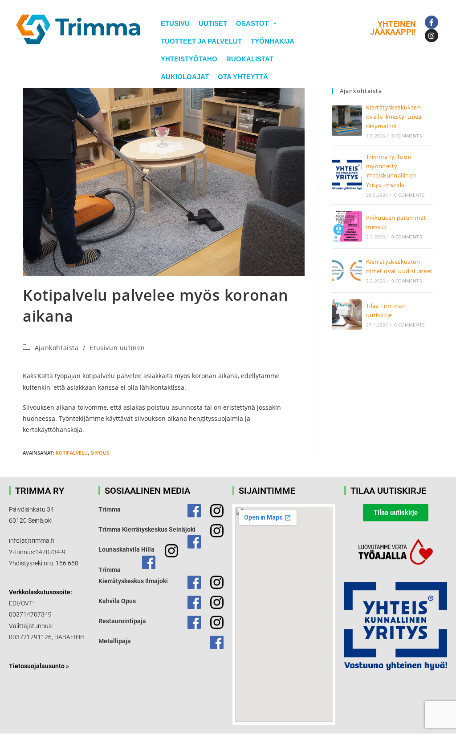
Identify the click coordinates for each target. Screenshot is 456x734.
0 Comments (406, 136)
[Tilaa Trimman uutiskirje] (347, 314)
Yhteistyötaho (189, 59)
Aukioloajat (185, 77)
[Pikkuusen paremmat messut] (347, 226)
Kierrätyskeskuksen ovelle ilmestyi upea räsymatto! (394, 116)
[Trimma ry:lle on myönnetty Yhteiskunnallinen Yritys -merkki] (347, 175)
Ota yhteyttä (243, 77)
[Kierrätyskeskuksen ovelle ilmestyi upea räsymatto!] (347, 120)
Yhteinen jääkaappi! (393, 27)
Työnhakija (272, 41)
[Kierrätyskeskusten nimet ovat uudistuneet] (347, 270)
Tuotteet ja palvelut (201, 41)
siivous (99, 452)
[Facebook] (431, 22)
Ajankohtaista (57, 347)
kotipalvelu (72, 452)
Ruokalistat (249, 59)
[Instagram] (431, 35)
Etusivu (175, 23)
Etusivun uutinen (117, 347)
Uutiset (213, 23)
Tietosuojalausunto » (39, 665)
